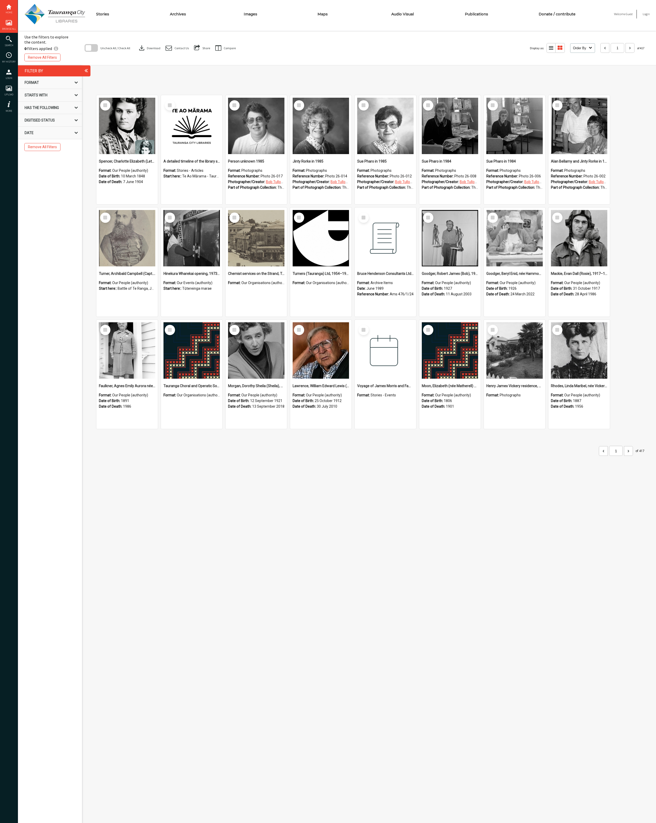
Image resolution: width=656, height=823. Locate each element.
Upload (8, 94)
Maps (322, 14)
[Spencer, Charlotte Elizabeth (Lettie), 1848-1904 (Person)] (127, 126)
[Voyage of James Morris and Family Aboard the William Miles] (385, 350)
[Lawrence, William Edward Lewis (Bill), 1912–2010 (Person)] (321, 350)
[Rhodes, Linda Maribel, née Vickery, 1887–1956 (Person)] (579, 350)
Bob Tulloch (275, 182)
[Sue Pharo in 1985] (385, 126)
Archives (178, 14)
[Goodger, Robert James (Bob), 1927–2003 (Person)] (450, 238)
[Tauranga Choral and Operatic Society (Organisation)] (191, 350)
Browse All (9, 29)
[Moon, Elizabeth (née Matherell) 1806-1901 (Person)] (450, 350)
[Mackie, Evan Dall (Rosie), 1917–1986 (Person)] (579, 238)
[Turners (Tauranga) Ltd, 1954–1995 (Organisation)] (321, 238)
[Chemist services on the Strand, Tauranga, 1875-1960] (256, 238)
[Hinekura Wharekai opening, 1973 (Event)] (191, 238)
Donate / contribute (557, 14)
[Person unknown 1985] (256, 126)
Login (9, 78)
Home (9, 12)
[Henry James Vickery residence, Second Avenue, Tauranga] (514, 350)
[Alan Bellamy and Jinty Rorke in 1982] (579, 126)
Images (250, 14)
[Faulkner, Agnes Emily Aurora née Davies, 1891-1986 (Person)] (127, 350)
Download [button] (149, 48)
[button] (177, 48)
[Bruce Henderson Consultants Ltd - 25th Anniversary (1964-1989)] (385, 238)
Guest (629, 14)
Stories (102, 14)
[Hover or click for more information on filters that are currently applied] (56, 48)
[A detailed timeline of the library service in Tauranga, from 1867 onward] (191, 126)
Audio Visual (402, 14)
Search (9, 45)
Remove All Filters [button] (42, 57)
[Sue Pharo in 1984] (450, 126)
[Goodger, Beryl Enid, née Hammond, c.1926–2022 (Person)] (514, 238)
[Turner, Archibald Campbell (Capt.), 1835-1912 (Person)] (127, 238)
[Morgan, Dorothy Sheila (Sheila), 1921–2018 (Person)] (256, 350)
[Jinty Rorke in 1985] (321, 126)
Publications (476, 14)
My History (9, 61)
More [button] (9, 111)
